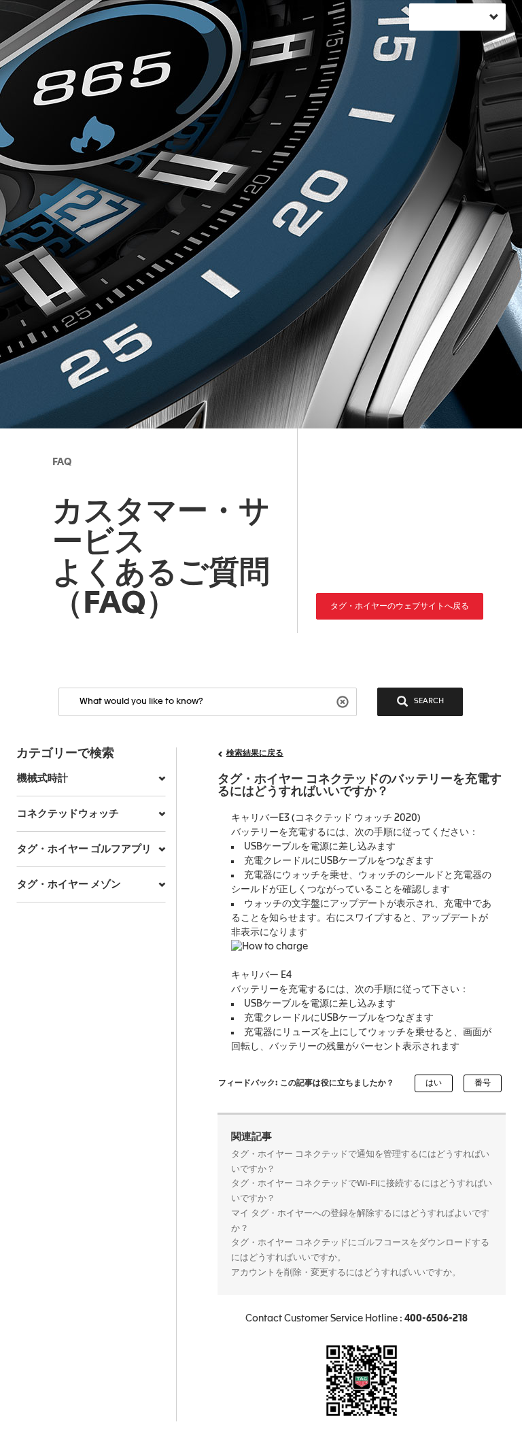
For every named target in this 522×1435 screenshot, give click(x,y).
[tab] (91, 779)
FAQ (61, 462)
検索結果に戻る (254, 753)
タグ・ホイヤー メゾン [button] (69, 884)
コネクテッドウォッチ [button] (68, 814)
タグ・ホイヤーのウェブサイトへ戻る (399, 607)
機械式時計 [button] (42, 778)
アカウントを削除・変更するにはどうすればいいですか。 (346, 1272)
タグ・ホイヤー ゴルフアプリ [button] (84, 849)
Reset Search (344, 701)
